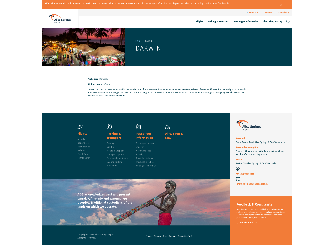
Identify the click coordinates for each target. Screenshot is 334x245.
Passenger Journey (145, 143)
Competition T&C (185, 236)
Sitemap (157, 236)
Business (268, 12)
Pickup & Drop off (115, 151)
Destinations (83, 146)
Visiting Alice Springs (146, 166)
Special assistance (144, 158)
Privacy (149, 236)
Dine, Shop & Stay (272, 21)
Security (140, 154)
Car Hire (110, 147)
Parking (110, 143)
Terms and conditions (117, 158)
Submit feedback (248, 222)
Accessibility (283, 12)
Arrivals (81, 139)
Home (137, 41)
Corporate (253, 12)
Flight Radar (83, 154)
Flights (199, 21)
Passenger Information (246, 21)
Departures (83, 143)
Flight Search (83, 158)
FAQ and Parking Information (114, 163)
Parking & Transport (218, 21)
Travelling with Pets (145, 162)
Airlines (81, 150)
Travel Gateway (169, 236)
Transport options (115, 154)
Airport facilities (143, 151)
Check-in (140, 147)
